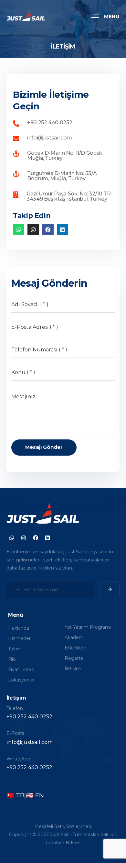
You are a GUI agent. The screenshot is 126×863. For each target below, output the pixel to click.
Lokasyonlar (21, 680)
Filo (12, 659)
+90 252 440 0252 (29, 717)
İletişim (73, 668)
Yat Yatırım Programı (88, 627)
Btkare (73, 843)
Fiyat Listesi (21, 669)
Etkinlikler (75, 648)
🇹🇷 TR (15, 795)
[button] (103, 16)
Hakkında (18, 628)
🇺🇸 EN (35, 795)
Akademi (75, 637)
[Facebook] (47, 229)
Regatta (74, 658)
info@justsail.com (29, 742)
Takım (15, 649)
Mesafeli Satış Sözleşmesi (63, 826)
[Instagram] (33, 229)
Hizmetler (19, 638)
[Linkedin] (62, 229)
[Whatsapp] (18, 229)
